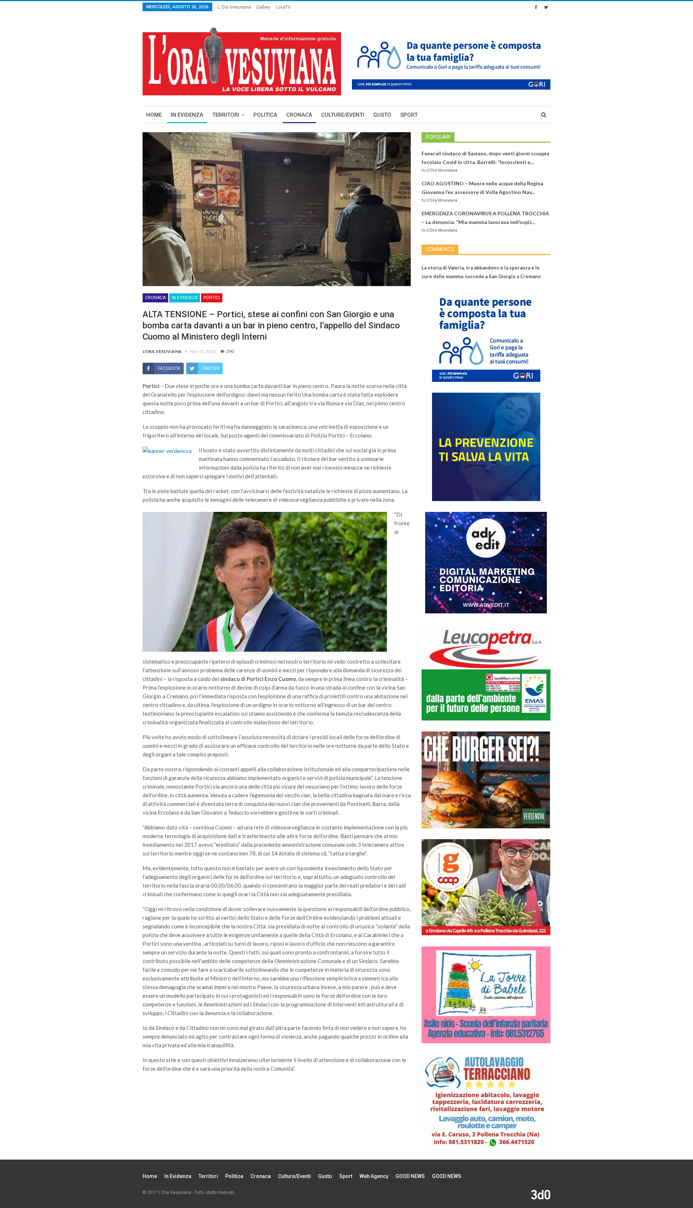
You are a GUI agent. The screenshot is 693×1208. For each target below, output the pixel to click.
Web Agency (373, 1176)
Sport (409, 115)
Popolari (438, 137)
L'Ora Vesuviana (442, 170)
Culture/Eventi (342, 115)
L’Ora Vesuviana (234, 7)
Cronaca (299, 115)
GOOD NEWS (410, 1176)
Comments (440, 249)
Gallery (263, 7)
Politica (265, 115)
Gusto (382, 115)
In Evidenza (187, 115)
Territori (225, 115)
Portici (212, 297)
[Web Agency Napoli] (540, 1194)
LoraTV (283, 7)
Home (154, 115)
